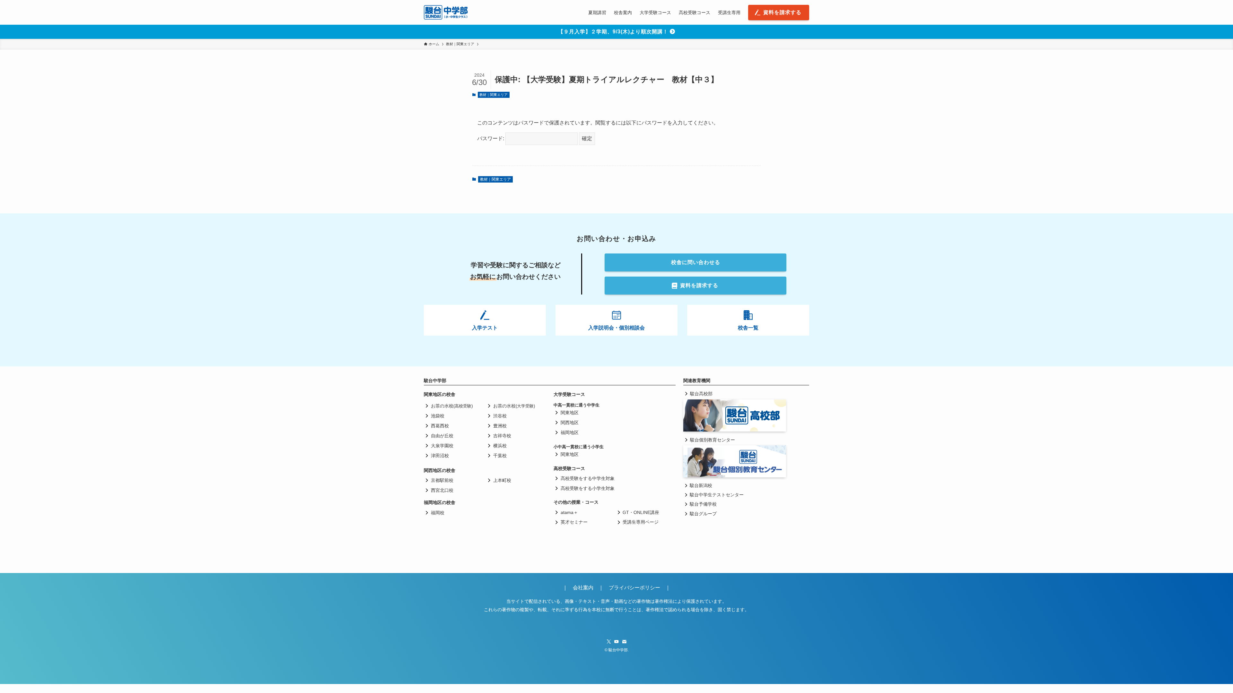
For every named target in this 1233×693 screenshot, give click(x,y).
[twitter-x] (609, 642)
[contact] (624, 642)
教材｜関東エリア (493, 95)
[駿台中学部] (446, 12)
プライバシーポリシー (634, 587)
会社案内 (586, 587)
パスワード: (491, 138)
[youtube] (616, 642)
